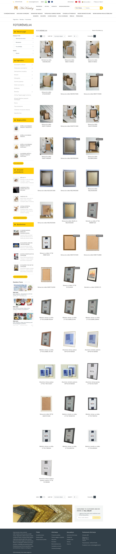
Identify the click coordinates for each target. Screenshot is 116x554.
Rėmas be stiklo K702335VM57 (46, 93)
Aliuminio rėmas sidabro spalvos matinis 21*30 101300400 (46, 480)
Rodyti (70, 36)
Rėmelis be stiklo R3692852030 (46, 61)
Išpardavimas (79, 16)
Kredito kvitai (70, 539)
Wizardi (16, 75)
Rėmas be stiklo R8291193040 (92, 94)
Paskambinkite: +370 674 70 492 (89, 542)
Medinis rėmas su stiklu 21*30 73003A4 (46, 447)
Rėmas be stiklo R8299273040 (69, 94)
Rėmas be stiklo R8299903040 (69, 158)
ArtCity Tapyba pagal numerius (22, 95)
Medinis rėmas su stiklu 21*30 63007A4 (70, 447)
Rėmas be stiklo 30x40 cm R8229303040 (69, 222)
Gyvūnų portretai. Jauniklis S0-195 (25, 206)
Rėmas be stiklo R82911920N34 (46, 125)
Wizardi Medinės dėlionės (84, 13)
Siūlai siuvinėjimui (63, 16)
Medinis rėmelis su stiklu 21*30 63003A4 (92, 447)
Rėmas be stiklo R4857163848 (92, 255)
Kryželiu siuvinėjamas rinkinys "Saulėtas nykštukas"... (26, 146)
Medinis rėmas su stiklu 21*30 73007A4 (93, 415)
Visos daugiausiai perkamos (20, 218)
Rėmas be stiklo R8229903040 (69, 190)
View (37, 36)
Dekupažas (43, 16)
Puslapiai (90, 36)
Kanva (16, 103)
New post (15, 292)
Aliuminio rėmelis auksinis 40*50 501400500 (69, 383)
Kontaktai (54, 6)
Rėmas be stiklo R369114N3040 (46, 157)
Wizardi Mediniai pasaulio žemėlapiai (102, 13)
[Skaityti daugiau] (28, 295)
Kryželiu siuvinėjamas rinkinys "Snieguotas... (26, 126)
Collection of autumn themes (22, 109)
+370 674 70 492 (18, 2)
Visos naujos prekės (18, 163)
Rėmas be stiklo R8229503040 (46, 223)
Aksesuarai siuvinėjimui (23, 13)
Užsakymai (69, 537)
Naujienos (38, 9)
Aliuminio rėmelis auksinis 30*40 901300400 (92, 350)
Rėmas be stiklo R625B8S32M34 (92, 157)
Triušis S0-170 (23, 196)
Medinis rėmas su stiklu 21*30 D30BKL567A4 (70, 318)
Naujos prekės (39, 537)
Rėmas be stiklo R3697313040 (69, 126)
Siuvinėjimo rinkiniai (9, 13)
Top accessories (18, 106)
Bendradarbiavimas (64, 6)
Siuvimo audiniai (52, 16)
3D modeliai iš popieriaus (69, 13)
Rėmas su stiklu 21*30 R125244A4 (69, 286)
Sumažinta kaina (40, 535)
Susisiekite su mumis (56, 546)
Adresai (68, 541)
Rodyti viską (27, 282)
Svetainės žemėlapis (56, 548)
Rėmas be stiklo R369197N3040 (92, 125)
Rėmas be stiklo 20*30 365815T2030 (46, 415)
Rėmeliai (72, 16)
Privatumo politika (56, 535)
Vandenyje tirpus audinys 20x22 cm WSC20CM (24, 189)
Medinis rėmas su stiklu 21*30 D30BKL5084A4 (93, 318)
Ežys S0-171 (23, 177)
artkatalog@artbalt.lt (34, 2)
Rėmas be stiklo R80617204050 (69, 61)
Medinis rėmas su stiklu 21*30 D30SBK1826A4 (46, 318)
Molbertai (36, 16)
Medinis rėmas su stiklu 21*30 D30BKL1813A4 (46, 350)
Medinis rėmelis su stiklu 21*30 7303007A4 (69, 415)
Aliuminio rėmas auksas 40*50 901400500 (69, 350)
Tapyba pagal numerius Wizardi (53, 13)
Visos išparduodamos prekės (20, 276)
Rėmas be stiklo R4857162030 (46, 287)
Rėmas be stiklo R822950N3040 (92, 189)
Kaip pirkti (54, 539)
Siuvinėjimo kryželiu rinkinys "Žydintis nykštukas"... (25, 155)
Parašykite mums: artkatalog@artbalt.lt (91, 545)
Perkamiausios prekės (41, 539)
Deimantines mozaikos (37, 13)
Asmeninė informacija (72, 535)
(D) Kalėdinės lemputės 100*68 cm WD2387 (26, 243)
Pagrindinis (39, 6)
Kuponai (69, 544)
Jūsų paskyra (70, 532)
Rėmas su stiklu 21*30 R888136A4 (46, 254)
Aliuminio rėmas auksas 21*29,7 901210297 (46, 383)
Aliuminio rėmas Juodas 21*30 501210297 (93, 383)
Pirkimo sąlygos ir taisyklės (58, 537)
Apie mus (47, 6)
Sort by (50, 36)
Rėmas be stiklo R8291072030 (69, 255)
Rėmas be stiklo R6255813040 (46, 190)
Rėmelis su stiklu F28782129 (92, 287)
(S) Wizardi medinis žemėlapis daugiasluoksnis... (25, 232)
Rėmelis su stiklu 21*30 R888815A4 (93, 222)
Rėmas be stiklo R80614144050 (92, 61)
